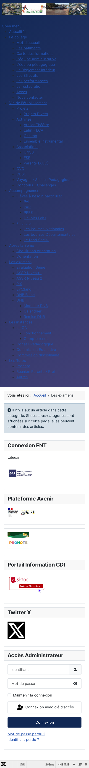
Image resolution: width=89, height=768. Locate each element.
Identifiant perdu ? (23, 739)
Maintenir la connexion (32, 695)
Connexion (44, 722)
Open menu (11, 26)
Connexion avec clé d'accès (49, 707)
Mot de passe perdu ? (26, 734)
